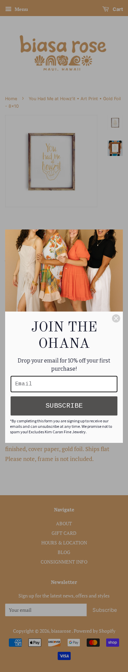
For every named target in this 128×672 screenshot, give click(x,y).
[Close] (116, 318)
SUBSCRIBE (64, 406)
